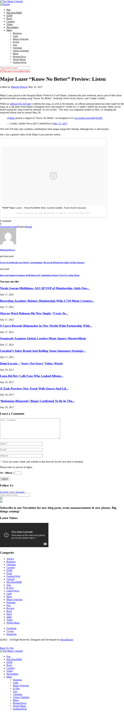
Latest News (12, 71)
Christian (17, 47)
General (10, 579)
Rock (9, 18)
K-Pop (16, 42)
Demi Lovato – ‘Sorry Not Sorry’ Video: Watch (31, 363)
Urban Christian (21, 50)
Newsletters (12, 27)
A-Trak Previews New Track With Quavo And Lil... (34, 388)
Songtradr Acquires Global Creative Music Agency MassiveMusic (43, 338)
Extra (9, 573)
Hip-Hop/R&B (14, 12)
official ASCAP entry (21, 103)
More (9, 30)
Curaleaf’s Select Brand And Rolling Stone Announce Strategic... (43, 351)
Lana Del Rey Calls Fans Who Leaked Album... (31, 376)
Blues (16, 53)
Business (17, 33)
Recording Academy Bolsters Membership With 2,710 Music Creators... (47, 301)
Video (9, 24)
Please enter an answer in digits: (16, 467)
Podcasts (10, 602)
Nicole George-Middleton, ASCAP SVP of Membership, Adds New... (45, 288)
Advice (10, 558)
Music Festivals (20, 39)
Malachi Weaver (19, 87)
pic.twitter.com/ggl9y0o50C (88, 118)
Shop (9, 614)
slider (21, 71)
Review (10, 608)
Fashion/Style (19, 62)
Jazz (15, 45)
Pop (8, 9)
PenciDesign (66, 639)
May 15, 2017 (60, 123)
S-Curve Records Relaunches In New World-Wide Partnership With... (46, 325)
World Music (19, 59)
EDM (9, 15)
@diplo (11, 118)
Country (10, 21)
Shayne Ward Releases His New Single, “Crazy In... (34, 313)
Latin (15, 36)
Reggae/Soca (19, 56)
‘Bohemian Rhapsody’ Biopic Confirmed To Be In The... (37, 401)
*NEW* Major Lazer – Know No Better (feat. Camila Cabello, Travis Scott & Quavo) (44, 207)
